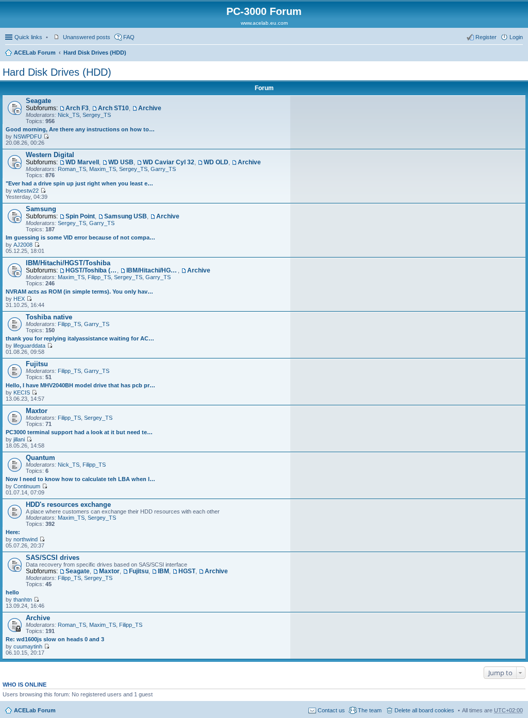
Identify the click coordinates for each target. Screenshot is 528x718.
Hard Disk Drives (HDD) (94, 52)
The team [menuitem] (370, 710)
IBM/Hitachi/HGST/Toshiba (68, 263)
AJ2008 (22, 245)
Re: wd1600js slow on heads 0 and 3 (55, 639)
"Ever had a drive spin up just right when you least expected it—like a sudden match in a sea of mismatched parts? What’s (80, 183)
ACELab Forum (35, 52)
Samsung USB (125, 216)
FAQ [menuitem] (129, 37)
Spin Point (80, 216)
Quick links (28, 37)
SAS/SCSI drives (52, 557)
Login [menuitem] (516, 37)
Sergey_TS (96, 115)
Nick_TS (68, 115)
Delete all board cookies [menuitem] (424, 710)
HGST (186, 571)
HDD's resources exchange (68, 504)
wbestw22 (26, 190)
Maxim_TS (102, 169)
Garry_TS (163, 169)
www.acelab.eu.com (264, 23)
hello (12, 592)
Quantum (40, 457)
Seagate (38, 101)
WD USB (121, 162)
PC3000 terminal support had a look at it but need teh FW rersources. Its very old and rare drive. (80, 432)
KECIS (21, 392)
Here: (13, 532)
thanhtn (22, 599)
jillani (19, 439)
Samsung (41, 209)
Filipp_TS (99, 277)
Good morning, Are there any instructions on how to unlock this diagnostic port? (80, 129)
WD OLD (216, 162)
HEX (19, 299)
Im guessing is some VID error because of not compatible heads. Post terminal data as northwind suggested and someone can (80, 237)
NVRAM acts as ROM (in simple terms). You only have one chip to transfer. (80, 291)
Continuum (26, 486)
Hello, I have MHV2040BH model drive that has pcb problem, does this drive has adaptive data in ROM (80, 385)
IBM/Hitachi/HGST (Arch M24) (152, 270)
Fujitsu (37, 364)
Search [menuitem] (519, 53)
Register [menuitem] (486, 37)
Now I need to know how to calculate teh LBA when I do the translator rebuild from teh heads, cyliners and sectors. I (80, 479)
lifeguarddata (29, 346)
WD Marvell (82, 162)
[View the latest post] (46, 136)
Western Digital (50, 155)
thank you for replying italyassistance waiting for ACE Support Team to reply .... (80, 338)
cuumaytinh (27, 646)
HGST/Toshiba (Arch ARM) (91, 270)
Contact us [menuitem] (331, 710)
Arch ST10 (113, 108)
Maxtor (36, 411)
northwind (25, 539)
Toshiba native (49, 317)
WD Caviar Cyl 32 (168, 162)
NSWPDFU (27, 136)
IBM (163, 571)
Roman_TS (72, 169)
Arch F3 (77, 108)
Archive (149, 108)
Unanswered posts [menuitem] (86, 37)
